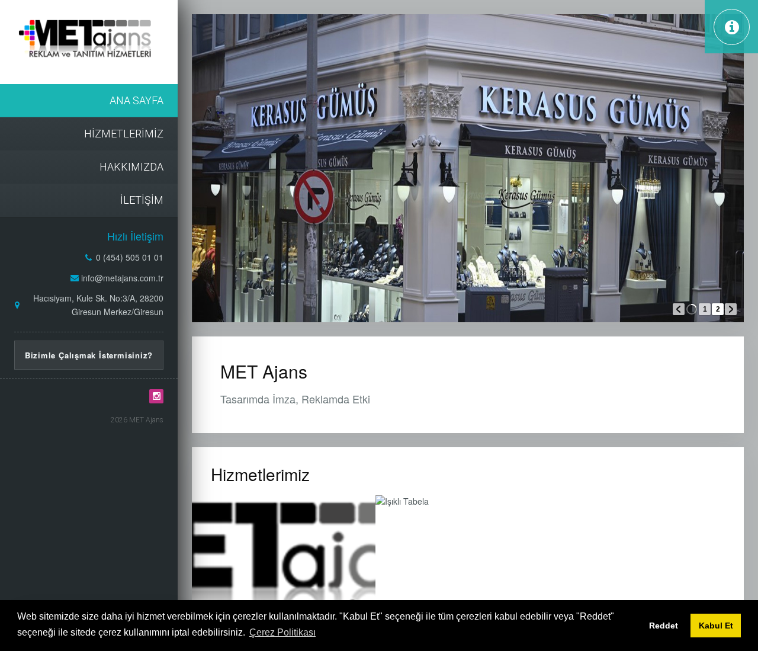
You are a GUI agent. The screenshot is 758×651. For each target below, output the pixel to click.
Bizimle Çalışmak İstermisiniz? (89, 355)
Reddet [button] (663, 625)
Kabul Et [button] (716, 625)
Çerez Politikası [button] (282, 632)
